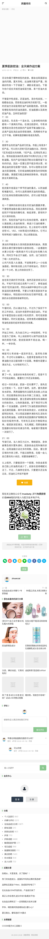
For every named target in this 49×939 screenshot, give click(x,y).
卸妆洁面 (5, 9)
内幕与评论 (9, 820)
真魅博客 (24, 3)
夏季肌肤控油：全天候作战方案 (21, 66)
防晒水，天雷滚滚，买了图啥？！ (16, 873)
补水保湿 (8, 858)
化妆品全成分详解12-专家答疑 (12, 592)
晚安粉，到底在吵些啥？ (35, 695)
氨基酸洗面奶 (10, 850)
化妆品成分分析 (11, 824)
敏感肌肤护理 (10, 843)
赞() (23, 70)
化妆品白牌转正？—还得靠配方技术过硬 (19, 901)
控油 (24, 569)
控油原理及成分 (8, 645)
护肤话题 (8, 839)
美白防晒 (8, 854)
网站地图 (34, 935)
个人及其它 (9, 816)
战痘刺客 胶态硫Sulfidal (35, 670)
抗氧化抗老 (9, 831)
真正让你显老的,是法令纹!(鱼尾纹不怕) (18, 896)
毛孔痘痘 (8, 846)
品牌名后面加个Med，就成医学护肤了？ (19, 884)
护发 (6, 835)
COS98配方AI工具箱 (11, 926)
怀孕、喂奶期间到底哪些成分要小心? (17, 907)
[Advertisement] (24, 36)
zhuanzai (16, 578)
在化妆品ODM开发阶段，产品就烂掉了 (18, 890)
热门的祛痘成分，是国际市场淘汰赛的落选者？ (22, 879)
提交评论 (40, 730)
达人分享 (8, 861)
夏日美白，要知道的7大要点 (14, 913)
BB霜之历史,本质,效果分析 (36, 592)
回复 (30, 741)
